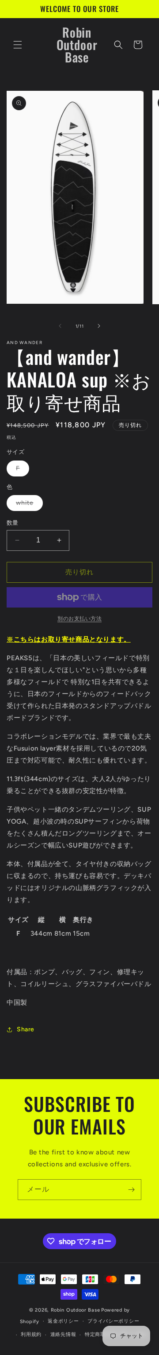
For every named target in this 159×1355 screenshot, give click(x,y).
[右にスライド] (99, 326)
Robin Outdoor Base (75, 1310)
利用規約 (31, 1334)
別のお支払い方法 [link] (79, 619)
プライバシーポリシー (113, 1321)
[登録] (131, 1189)
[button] (17, 44)
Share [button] (25, 1029)
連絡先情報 (63, 1334)
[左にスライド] (60, 326)
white (28, 505)
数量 (13, 522)
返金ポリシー (63, 1321)
